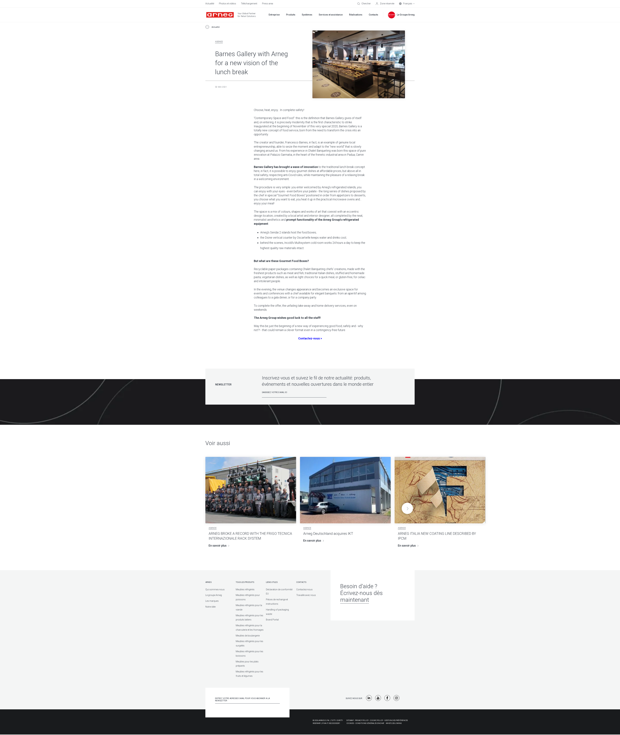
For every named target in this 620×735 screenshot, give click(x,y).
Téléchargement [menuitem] (249, 3)
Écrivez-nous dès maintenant (361, 596)
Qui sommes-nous (215, 589)
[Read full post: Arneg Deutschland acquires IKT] (345, 490)
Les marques (212, 601)
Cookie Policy (376, 720)
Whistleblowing (394, 723)
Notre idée (210, 606)
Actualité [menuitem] (209, 3)
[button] (407, 508)
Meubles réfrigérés (245, 589)
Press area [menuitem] (267, 3)
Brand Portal (272, 619)
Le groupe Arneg (213, 595)
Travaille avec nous (306, 595)
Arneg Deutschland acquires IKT (328, 534)
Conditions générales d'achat (369, 723)
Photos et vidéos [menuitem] (227, 3)
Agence (219, 41)
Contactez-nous (304, 589)
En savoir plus (218, 545)
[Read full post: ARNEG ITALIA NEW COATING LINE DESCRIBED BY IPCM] (440, 490)
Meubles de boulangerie (248, 635)
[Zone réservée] (385, 3)
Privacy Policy (362, 720)
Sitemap (350, 720)
